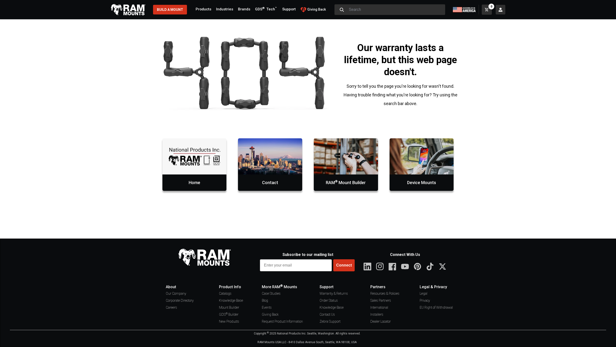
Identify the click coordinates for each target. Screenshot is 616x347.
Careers (171, 307)
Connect (344, 265)
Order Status (329, 300)
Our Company (176, 293)
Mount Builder (229, 307)
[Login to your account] (500, 9)
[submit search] (341, 9)
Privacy (425, 300)
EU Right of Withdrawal (436, 307)
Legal (423, 293)
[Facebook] (392, 266)
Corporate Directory (180, 300)
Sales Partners (380, 300)
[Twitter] (442, 266)
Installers (376, 314)
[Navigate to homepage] (128, 9)
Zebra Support (330, 321)
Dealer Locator (380, 321)
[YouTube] (405, 266)
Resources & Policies (384, 293)
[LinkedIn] (367, 266)
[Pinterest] (417, 266)
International (379, 307)
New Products (229, 321)
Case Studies (271, 293)
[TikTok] (430, 266)
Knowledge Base (231, 300)
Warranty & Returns (334, 293)
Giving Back (270, 314)
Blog (265, 300)
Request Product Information (282, 321)
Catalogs (225, 293)
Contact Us (327, 314)
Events (267, 307)
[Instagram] (380, 266)
